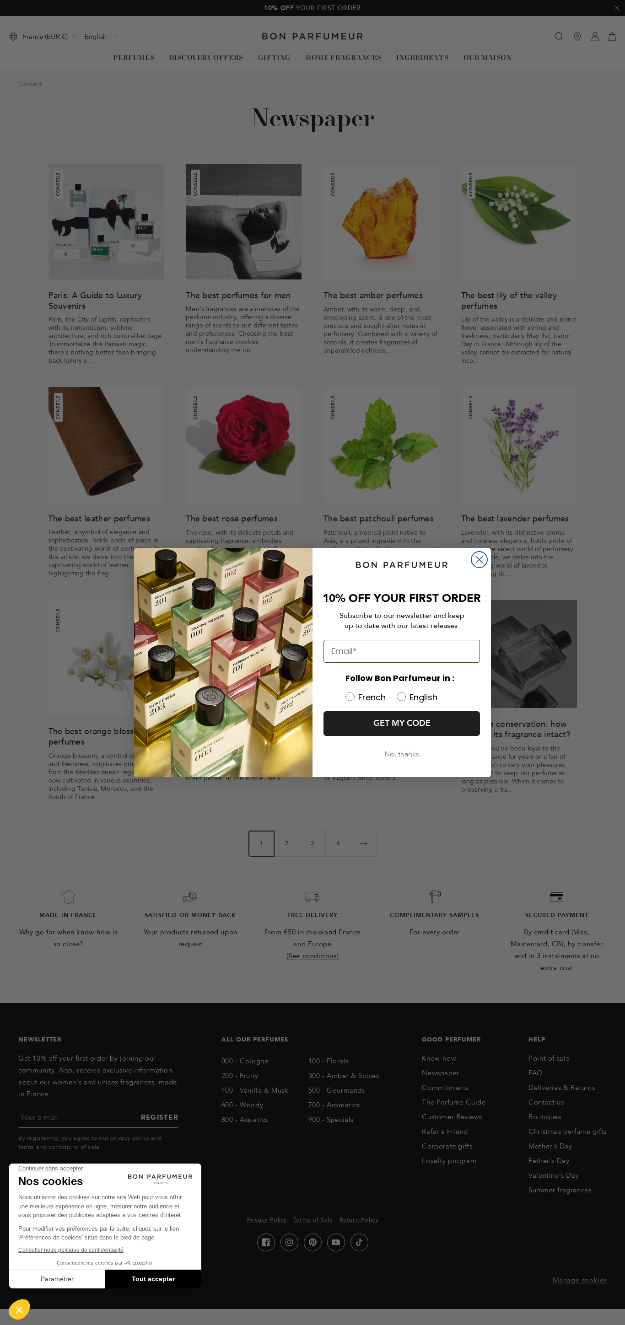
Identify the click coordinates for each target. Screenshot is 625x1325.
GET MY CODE (402, 723)
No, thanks (401, 754)
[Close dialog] (479, 560)
